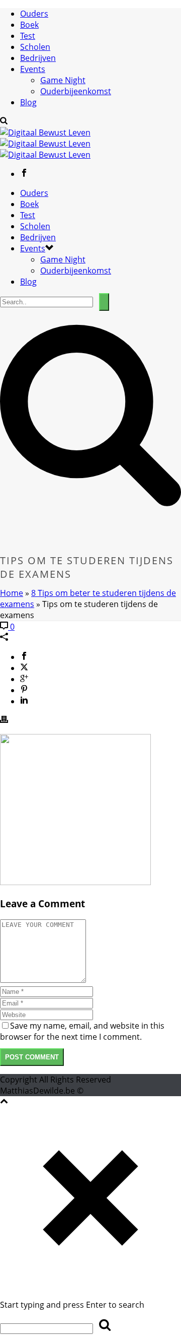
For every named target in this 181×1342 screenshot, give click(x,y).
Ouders (34, 13)
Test (27, 35)
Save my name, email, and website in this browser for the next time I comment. (82, 1031)
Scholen (35, 46)
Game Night (62, 80)
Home (11, 592)
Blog (28, 102)
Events (32, 69)
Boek (29, 24)
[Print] (4, 720)
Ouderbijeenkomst (75, 91)
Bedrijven (38, 57)
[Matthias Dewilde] (45, 143)
